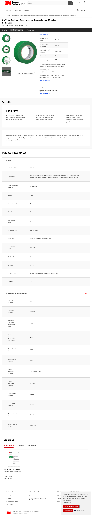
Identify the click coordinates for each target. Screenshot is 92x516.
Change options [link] (44, 34)
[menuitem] (4, 30)
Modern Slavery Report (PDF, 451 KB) (38, 499)
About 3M (9, 495)
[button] (80, 510)
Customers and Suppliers (12, 501)
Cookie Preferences (34, 511)
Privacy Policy (25, 511)
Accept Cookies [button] (68, 510)
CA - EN (81, 2)
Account (82, 10)
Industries (17, 10)
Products (8, 10)
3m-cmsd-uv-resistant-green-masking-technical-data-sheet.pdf (12, 471)
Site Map (59, 498)
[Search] (70, 3)
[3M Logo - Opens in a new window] (15, 3)
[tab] (9, 446)
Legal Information (17, 511)
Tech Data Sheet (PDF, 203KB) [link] (50, 90)
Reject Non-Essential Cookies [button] (71, 506)
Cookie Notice (67, 502)
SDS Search (32, 495)
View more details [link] (45, 80)
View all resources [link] (45, 93)
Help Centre (60, 495)
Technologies (9, 504)
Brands (26, 10)
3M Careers (9, 498)
